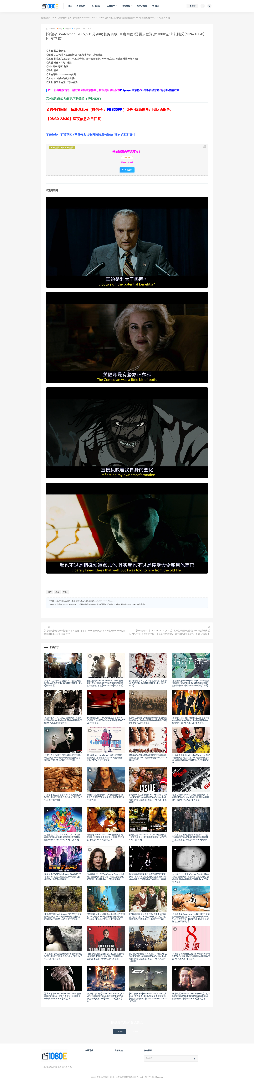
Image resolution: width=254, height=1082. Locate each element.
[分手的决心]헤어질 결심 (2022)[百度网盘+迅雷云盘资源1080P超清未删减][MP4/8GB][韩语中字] (63, 683)
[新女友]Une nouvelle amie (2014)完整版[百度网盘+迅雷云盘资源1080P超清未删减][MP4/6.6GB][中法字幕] (104, 757)
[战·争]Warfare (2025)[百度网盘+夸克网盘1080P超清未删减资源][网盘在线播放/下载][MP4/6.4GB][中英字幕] (148, 720)
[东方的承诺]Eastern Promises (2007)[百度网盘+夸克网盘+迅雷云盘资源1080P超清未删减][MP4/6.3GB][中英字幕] (62, 996)
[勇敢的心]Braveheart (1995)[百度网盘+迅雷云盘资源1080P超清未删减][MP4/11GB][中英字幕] (105, 797)
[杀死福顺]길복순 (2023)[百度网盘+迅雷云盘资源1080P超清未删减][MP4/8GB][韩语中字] (148, 683)
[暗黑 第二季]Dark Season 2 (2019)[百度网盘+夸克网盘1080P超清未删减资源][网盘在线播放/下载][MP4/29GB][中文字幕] (63, 916)
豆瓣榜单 (68, 29)
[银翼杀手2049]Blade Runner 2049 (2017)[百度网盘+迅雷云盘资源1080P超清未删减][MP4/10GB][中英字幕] (62, 876)
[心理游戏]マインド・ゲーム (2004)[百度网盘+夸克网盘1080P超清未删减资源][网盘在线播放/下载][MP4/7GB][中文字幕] (62, 837)
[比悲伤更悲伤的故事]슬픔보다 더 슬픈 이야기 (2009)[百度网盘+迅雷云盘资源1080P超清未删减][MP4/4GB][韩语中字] (84, 632)
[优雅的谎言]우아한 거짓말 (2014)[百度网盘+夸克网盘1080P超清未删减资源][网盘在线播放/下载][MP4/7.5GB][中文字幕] (147, 916)
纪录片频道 (142, 6)
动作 (50, 592)
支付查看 (128, 170)
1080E (53, 18)
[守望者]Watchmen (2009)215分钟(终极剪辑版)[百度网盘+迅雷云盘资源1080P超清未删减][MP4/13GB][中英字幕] (100, 604)
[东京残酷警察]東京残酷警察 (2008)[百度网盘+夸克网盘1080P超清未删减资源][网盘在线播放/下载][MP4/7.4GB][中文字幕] (147, 876)
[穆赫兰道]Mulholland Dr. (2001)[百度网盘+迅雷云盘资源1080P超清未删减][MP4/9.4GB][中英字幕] (148, 837)
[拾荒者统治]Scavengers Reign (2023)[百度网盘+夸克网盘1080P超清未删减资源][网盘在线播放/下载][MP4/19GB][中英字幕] (190, 683)
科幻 (65, 592)
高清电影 (62, 18)
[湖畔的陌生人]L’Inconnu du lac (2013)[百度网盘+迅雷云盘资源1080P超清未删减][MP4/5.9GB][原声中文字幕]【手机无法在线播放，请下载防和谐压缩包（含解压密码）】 (169, 632)
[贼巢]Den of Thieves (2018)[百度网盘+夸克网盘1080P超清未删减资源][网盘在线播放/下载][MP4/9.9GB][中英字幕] (190, 797)
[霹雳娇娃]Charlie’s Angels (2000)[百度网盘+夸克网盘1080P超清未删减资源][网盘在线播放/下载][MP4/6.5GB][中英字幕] (190, 720)
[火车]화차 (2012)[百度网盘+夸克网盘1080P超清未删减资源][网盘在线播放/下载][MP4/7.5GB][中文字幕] (63, 956)
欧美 (69, 18)
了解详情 (134, 1031)
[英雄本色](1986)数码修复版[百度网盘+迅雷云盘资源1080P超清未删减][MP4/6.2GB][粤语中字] (148, 757)
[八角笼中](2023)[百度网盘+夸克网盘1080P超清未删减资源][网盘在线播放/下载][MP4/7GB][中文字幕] (63, 797)
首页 (70, 6)
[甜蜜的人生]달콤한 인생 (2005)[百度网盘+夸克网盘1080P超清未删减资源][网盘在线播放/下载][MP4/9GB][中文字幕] (62, 757)
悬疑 (57, 592)
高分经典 (77, 29)
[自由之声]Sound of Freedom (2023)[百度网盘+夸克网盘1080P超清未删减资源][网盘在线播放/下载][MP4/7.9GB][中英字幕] (105, 683)
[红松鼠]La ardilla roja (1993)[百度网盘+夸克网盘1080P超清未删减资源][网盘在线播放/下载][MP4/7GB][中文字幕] (105, 837)
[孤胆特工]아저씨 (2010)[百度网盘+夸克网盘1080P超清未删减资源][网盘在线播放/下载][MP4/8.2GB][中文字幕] (63, 720)
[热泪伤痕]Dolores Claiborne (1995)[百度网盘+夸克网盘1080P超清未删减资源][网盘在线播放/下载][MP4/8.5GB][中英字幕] (191, 996)
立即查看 (119, 1031)
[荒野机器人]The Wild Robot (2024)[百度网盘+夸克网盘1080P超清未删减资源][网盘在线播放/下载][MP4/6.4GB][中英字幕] (106, 916)
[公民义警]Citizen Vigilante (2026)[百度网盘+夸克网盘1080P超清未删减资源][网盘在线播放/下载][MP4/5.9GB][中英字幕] (105, 956)
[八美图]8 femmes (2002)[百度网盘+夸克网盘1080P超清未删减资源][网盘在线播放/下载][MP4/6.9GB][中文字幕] (191, 956)
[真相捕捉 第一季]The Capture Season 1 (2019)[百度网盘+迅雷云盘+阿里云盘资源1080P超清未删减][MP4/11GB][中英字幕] (105, 876)
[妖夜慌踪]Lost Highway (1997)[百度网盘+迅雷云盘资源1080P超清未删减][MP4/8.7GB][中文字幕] (106, 720)
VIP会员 (155, 6)
